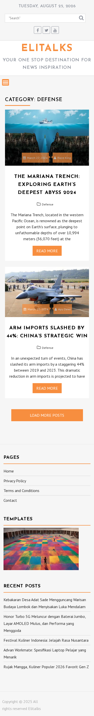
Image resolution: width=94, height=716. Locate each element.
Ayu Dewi (64, 309)
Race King (64, 158)
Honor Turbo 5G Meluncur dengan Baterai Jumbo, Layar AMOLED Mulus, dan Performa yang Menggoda (45, 623)
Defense (47, 204)
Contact (10, 500)
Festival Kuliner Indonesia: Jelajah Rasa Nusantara (46, 640)
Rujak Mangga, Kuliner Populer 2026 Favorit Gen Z (46, 666)
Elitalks (47, 49)
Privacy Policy (15, 480)
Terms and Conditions (21, 490)
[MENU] (5, 82)
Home (9, 470)
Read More (47, 250)
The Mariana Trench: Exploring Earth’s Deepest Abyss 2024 (47, 184)
